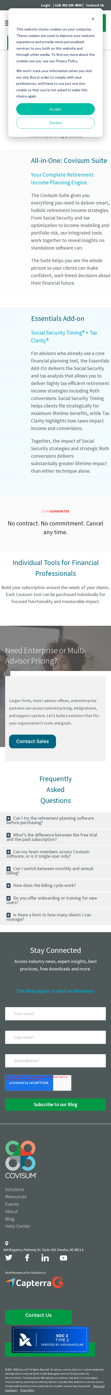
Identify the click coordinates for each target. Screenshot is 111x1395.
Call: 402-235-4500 (68, 5)
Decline (56, 122)
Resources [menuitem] (16, 1196)
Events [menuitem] (12, 1204)
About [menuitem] (11, 1211)
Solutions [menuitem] (14, 1189)
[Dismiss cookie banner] (93, 19)
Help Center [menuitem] (17, 1226)
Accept (55, 109)
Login (45, 5)
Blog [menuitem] (9, 1219)
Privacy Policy (27, 1390)
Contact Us (95, 5)
